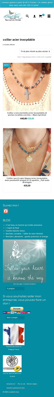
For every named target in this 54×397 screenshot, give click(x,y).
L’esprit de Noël (12, 228)
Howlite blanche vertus (15, 231)
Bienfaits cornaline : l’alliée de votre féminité (24, 233)
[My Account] (34, 16)
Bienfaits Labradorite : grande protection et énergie (27, 236)
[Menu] (49, 16)
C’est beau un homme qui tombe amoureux (24, 225)
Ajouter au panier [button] (27, 122)
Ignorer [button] (42, 5)
